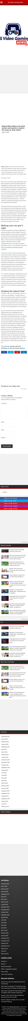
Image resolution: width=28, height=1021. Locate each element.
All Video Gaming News (15, 2)
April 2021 (4, 749)
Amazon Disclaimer (6, 966)
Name (2, 422)
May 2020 (4, 778)
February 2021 (5, 754)
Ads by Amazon (24, 388)
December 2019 (5, 791)
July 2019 (3, 804)
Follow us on (10, 498)
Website (3, 437)
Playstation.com (5, 348)
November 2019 (5, 793)
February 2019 (5, 806)
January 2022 (4, 744)
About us (3, 964)
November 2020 (5, 762)
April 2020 (4, 780)
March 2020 (4, 783)
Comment (4, 403)
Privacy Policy (4, 971)
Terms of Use (11, 1015)
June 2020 (4, 775)
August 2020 (4, 770)
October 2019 (5, 796)
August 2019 (4, 801)
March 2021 (4, 752)
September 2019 (5, 798)
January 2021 (4, 757)
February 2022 (5, 741)
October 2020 (5, 765)
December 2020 (5, 759)
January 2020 (4, 788)
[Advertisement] (14, 80)
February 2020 (5, 785)
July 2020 (3, 772)
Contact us (4, 961)
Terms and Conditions (7, 974)
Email (2, 429)
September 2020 (5, 767)
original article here (20, 348)
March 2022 (4, 739)
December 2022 (5, 736)
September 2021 (5, 746)
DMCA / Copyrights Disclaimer (9, 969)
